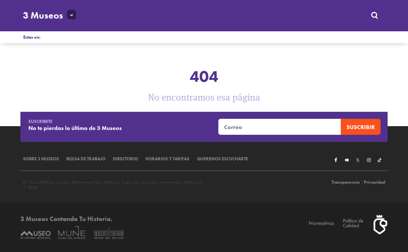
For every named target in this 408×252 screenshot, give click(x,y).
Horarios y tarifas (167, 159)
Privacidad (374, 182)
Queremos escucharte (222, 159)
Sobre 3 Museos (41, 159)
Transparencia (346, 182)
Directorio (125, 159)
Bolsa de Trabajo (86, 159)
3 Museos (43, 15)
